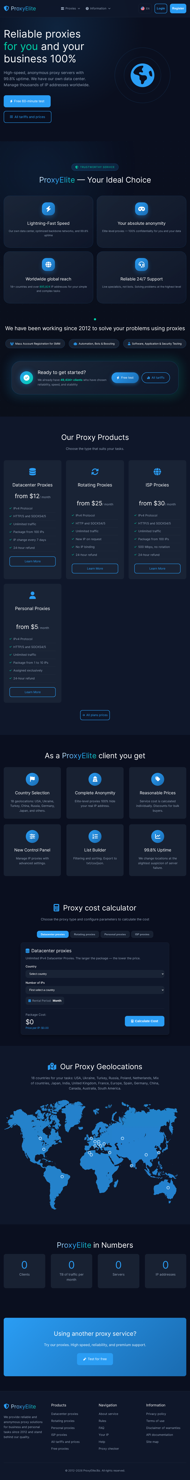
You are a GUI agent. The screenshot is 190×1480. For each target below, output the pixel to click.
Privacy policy (156, 1414)
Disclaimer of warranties (163, 1428)
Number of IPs (35, 982)
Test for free (97, 1359)
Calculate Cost (146, 1021)
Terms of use (155, 1421)
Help (102, 1442)
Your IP (104, 1435)
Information (98, 8)
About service (108, 1414)
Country (31, 966)
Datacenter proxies (53, 934)
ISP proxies (142, 934)
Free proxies (60, 1448)
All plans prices (97, 715)
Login (161, 8)
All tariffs (158, 377)
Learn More (33, 561)
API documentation (159, 1435)
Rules (102, 1421)
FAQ (101, 1428)
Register (178, 8)
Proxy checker (109, 1448)
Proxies (70, 8)
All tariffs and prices (29, 117)
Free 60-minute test (29, 101)
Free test (127, 377)
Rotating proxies (84, 934)
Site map (152, 1442)
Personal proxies (115, 934)
